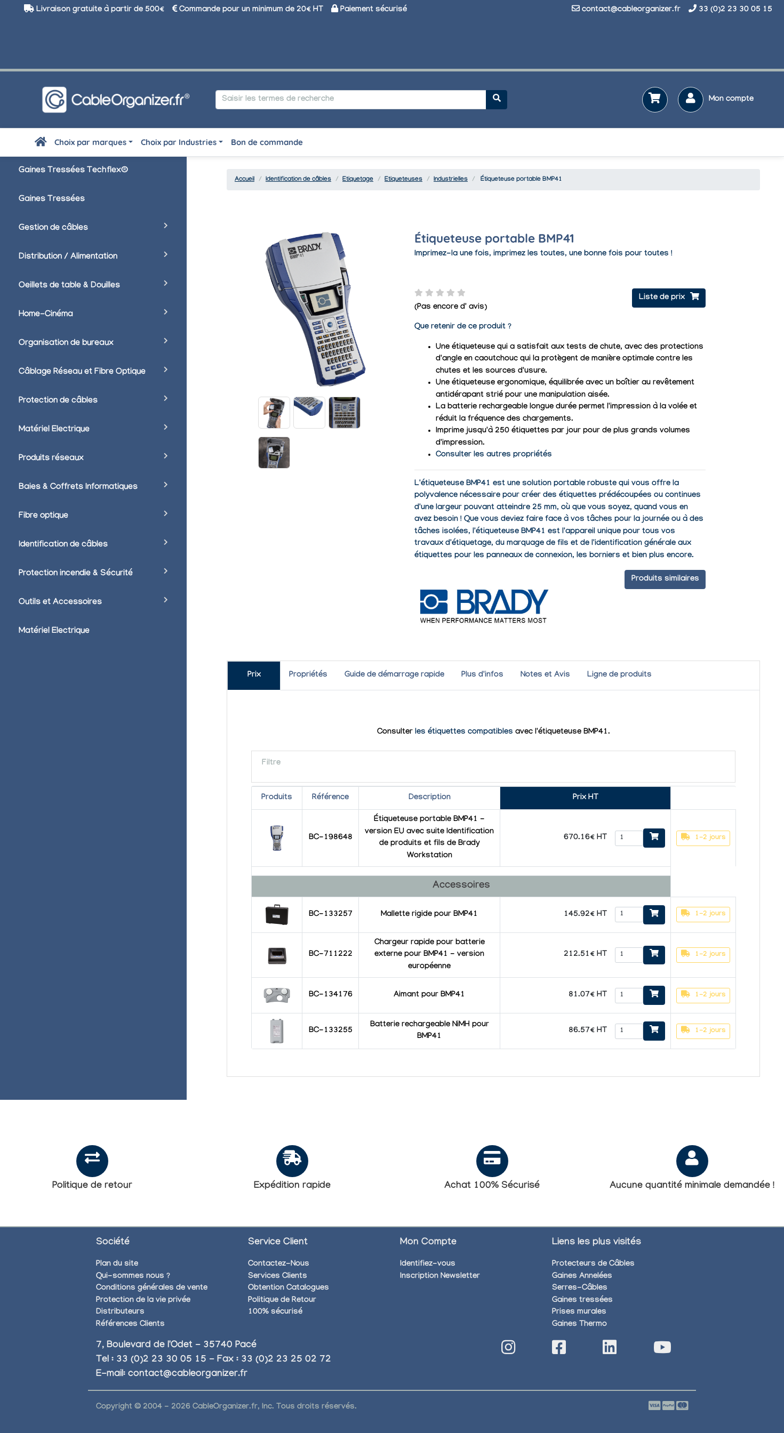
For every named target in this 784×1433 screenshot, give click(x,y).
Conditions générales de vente (151, 1288)
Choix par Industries (179, 142)
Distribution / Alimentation (68, 257)
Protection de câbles (58, 401)
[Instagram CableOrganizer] (508, 1350)
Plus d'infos (482, 675)
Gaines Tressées (52, 200)
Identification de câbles (63, 545)
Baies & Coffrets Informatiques (78, 487)
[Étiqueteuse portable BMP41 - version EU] (276, 839)
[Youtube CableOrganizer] (662, 1350)
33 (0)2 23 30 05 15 (735, 10)
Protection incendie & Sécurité (76, 574)
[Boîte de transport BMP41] (276, 916)
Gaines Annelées (582, 1277)
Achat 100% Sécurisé (492, 1186)
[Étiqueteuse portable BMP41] (274, 413)
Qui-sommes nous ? (133, 1277)
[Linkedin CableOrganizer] (610, 1350)
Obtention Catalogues (288, 1288)
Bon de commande (267, 142)
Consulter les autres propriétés (494, 455)
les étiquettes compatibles (464, 732)
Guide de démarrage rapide (394, 675)
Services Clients (277, 1277)
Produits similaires (665, 579)
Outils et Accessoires (60, 603)
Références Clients (130, 1325)
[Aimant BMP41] (276, 996)
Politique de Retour (282, 1301)
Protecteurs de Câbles (593, 1264)
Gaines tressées (582, 1301)
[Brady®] (483, 605)
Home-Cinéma (46, 315)
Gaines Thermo (579, 1325)
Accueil (244, 179)
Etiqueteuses (403, 179)
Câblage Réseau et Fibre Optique (82, 372)
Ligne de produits (619, 675)
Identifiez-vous (427, 1264)
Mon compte (731, 99)
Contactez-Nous (278, 1264)
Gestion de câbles (53, 228)
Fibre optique (43, 516)
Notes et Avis (545, 675)
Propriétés (308, 675)
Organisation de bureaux (66, 344)
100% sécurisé (275, 1312)
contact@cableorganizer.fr (631, 10)
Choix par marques (90, 142)
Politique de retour (92, 1186)
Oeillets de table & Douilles (69, 286)
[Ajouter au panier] (654, 838)
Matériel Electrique (54, 430)
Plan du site (117, 1264)
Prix (254, 675)
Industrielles (451, 179)
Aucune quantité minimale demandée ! (692, 1186)
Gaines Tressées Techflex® (73, 171)
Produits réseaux (51, 459)
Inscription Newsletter (440, 1277)
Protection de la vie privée (143, 1301)
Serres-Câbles (579, 1288)
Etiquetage (357, 179)
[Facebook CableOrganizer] (559, 1350)
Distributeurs (120, 1312)
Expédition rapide (292, 1186)
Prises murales (579, 1312)
